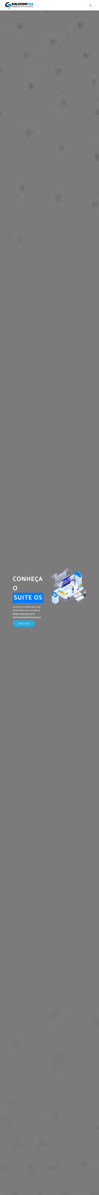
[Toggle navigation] (90, 5)
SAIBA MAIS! (24, 623)
